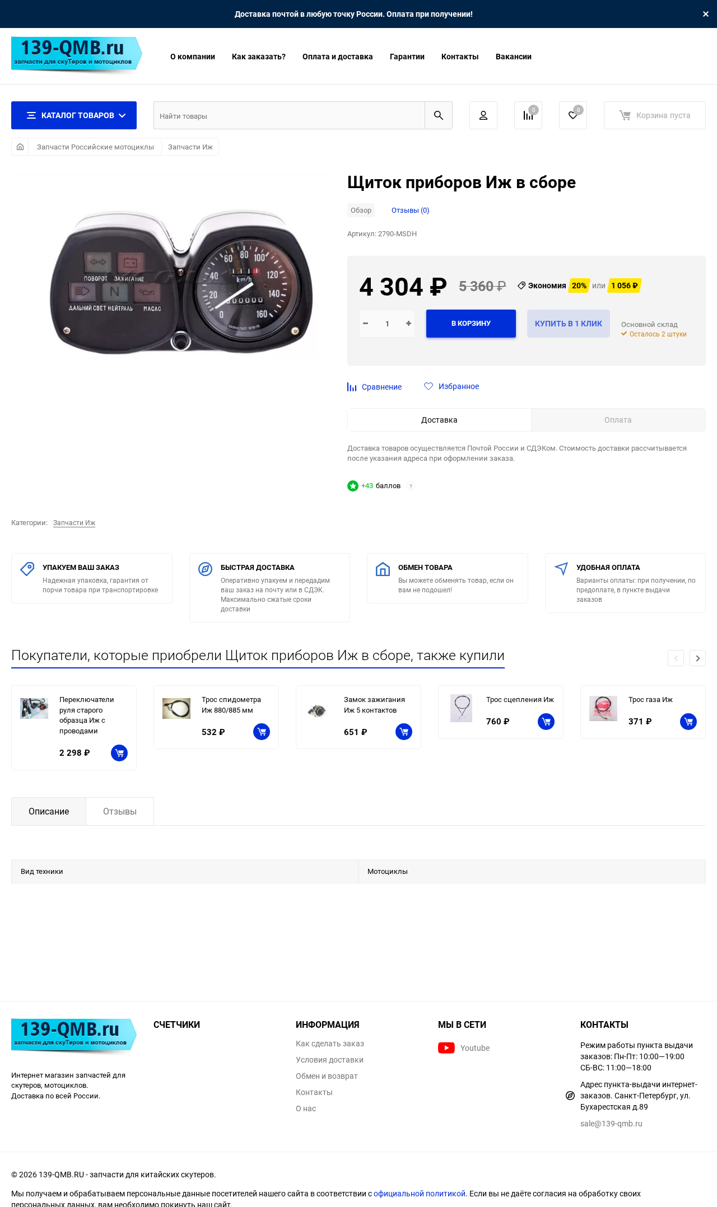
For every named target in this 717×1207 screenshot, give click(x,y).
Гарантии (407, 56)
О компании (192, 56)
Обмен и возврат (327, 1076)
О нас (306, 1108)
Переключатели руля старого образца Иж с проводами (86, 715)
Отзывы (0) (411, 210)
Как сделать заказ (330, 1043)
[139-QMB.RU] (74, 1038)
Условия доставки (330, 1060)
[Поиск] (439, 115)
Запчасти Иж (190, 147)
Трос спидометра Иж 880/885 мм (231, 704)
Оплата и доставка (337, 56)
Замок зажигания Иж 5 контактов (374, 704)
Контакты (460, 56)
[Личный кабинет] (483, 115)
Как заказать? (259, 56)
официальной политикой (419, 1193)
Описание (49, 811)
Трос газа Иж (650, 699)
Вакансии (514, 56)
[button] (698, 658)
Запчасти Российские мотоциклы (95, 147)
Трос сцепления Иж (520, 699)
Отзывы (120, 811)
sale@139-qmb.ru (611, 1123)
